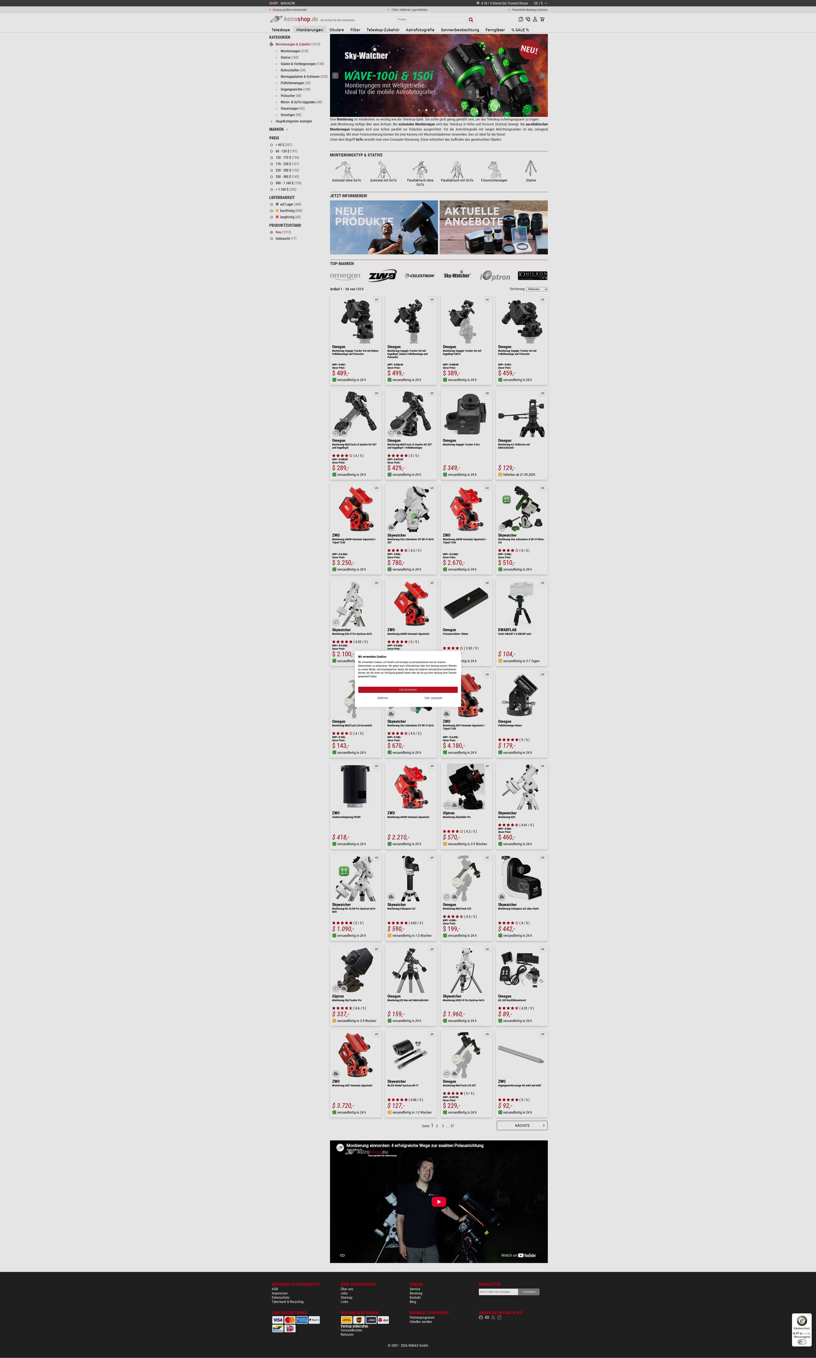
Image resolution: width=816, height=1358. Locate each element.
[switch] (802, 1341)
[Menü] (809, 1315)
